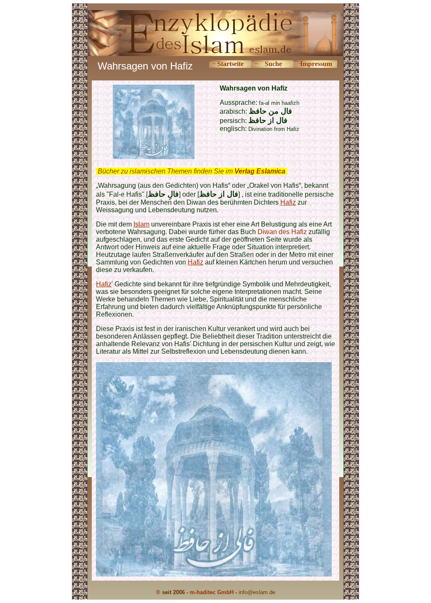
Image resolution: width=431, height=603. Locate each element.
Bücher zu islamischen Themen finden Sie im (191, 171)
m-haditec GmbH (212, 592)
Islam (141, 224)
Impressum (316, 63)
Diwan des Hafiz (282, 231)
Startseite (230, 63)
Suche (273, 63)
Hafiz (288, 202)
